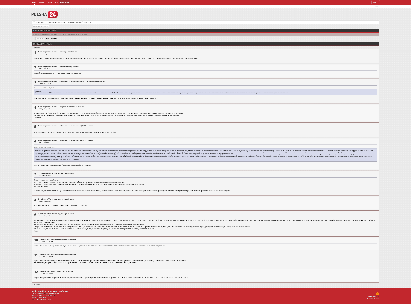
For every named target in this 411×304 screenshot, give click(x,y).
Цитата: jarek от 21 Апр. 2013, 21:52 (44, 88)
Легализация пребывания (47, 52)
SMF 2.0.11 (35, 295)
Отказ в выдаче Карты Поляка (62, 271)
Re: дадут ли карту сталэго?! (69, 67)
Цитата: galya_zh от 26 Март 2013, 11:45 (45, 147)
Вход (56, 2)
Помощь (42, 2)
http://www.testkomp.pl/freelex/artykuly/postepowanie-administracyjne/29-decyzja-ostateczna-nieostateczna (214, 227)
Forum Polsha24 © (373, 296)
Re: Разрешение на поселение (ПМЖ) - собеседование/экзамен (82, 81)
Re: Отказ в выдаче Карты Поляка (61, 173)
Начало (34, 2)
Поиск (50, 2)
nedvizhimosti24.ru (39, 291)
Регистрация (64, 2)
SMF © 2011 (42, 295)
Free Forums (42, 297)
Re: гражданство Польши (68, 52)
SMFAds (34, 297)
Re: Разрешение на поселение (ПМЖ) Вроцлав (76, 126)
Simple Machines (50, 295)
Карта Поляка (43, 173)
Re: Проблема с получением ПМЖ (71, 107)
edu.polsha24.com (52, 293)
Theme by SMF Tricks (373, 299)
